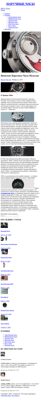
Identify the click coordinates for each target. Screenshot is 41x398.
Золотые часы (12, 20)
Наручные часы (13, 24)
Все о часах (12, 25)
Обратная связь (6, 395)
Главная (7, 13)
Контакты (8, 29)
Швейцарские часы (14, 19)
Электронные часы (14, 17)
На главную (15, 395)
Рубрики (7, 15)
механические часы (7, 193)
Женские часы (13, 22)
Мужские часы (13, 27)
